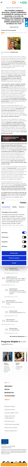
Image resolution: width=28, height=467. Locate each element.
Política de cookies (10, 427)
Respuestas (9, 392)
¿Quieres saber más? (11, 413)
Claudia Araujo (13, 268)
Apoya (6, 389)
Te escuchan (9, 396)
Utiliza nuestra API (10, 431)
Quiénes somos (9, 409)
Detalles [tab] (14, 207)
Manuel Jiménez (10, 300)
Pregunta (8, 386)
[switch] (24, 237)
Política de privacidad (11, 424)
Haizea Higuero (10, 319)
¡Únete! (7, 399)
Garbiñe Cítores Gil (11, 277)
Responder (10, 273)
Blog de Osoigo (9, 406)
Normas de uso (9, 421)
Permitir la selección (14, 258)
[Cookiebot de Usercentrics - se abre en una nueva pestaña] (20, 203)
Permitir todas (14, 253)
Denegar (14, 263)
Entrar (24, 2)
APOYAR (14, 464)
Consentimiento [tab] (6, 207)
